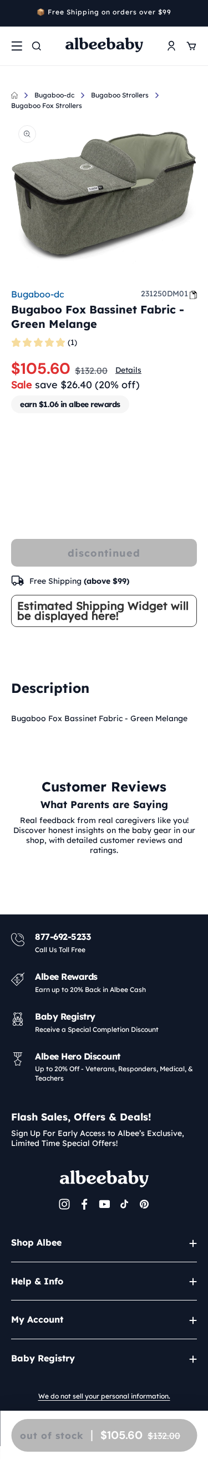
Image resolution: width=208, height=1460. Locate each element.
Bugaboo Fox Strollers (46, 105)
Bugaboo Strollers (120, 95)
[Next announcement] (193, 13)
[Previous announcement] (15, 13)
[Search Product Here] (36, 46)
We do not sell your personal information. (104, 1396)
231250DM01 (164, 294)
